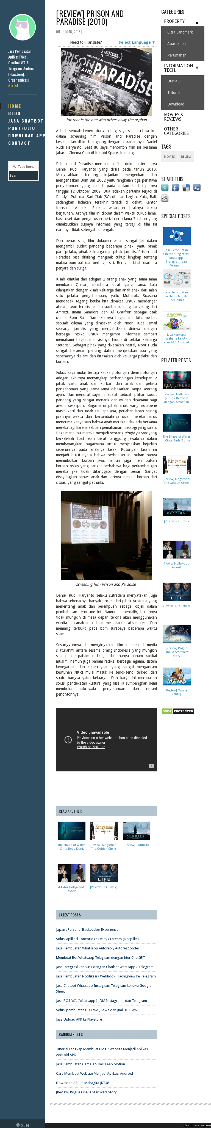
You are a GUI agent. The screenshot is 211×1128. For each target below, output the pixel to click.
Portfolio (21, 128)
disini (13, 85)
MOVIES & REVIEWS (174, 117)
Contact (19, 143)
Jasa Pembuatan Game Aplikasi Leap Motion (90, 1064)
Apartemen (176, 43)
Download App (27, 135)
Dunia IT (174, 81)
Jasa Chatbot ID (29, 121)
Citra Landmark (180, 32)
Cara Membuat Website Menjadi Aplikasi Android (94, 1073)
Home (14, 106)
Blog (14, 113)
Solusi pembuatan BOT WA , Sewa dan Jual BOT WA (96, 1010)
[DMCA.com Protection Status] (178, 714)
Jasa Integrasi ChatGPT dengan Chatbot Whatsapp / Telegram (105, 967)
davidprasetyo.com (197, 1125)
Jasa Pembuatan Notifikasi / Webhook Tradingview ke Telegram (106, 976)
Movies (169, 157)
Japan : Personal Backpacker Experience (87, 929)
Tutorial (173, 92)
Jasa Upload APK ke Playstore (79, 1019)
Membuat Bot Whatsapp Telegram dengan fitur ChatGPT (100, 957)
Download (175, 104)
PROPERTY (174, 21)
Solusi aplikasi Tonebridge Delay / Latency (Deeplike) (97, 939)
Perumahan (177, 55)
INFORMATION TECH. (178, 68)
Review (186, 157)
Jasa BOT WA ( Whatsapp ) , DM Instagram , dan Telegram (101, 1001)
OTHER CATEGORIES (176, 131)
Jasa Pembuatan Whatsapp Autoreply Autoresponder (97, 948)
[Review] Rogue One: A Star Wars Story (86, 1092)
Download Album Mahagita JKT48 (82, 1083)
